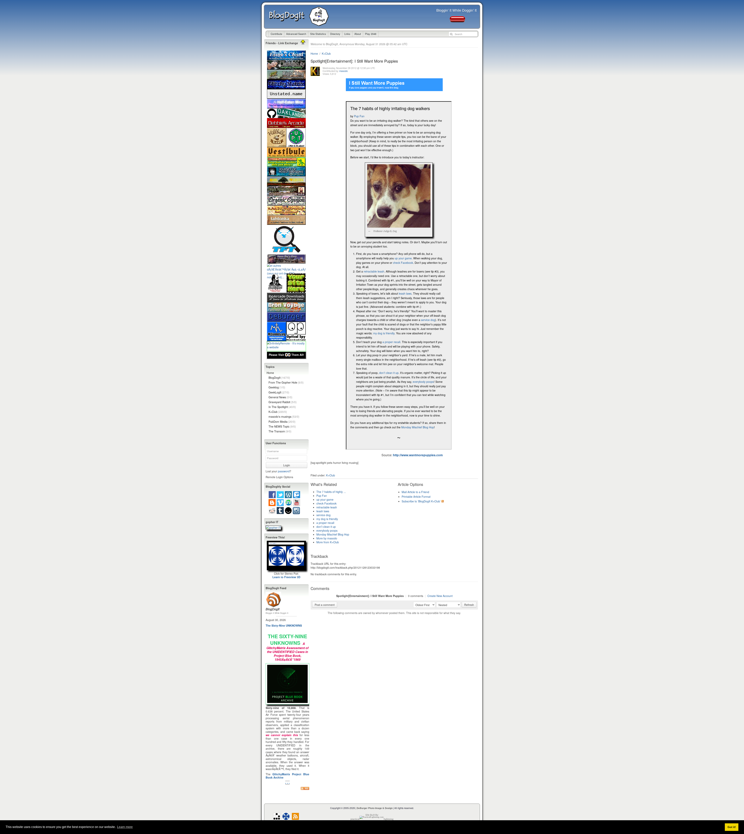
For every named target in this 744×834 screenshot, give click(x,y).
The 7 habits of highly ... (331, 492)
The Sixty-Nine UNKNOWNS (284, 625)
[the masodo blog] (285, 817)
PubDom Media (282, 421)
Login (286, 465)
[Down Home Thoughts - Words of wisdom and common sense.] (286, 194)
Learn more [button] (125, 827)
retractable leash (374, 271)
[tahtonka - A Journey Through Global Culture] (286, 223)
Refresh (469, 605)
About (357, 34)
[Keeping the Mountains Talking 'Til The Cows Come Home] (276, 145)
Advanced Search (296, 34)
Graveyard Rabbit (283, 402)
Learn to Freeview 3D (286, 577)
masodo (343, 70)
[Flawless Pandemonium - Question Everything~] (286, 213)
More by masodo (326, 538)
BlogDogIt (289, 16)
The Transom (280, 431)
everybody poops (423, 382)
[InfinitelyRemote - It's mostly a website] (286, 347)
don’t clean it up (389, 373)
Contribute (276, 34)
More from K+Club (327, 542)
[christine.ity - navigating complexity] (286, 68)
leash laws (405, 293)
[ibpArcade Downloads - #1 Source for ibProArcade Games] (286, 300)
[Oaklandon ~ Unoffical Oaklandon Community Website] (286, 116)
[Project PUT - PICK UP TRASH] (296, 145)
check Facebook (403, 263)
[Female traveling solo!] (286, 310)
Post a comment (325, 605)
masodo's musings (284, 416)
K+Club (326, 53)
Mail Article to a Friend (415, 492)
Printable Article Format (416, 497)
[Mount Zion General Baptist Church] (276, 339)
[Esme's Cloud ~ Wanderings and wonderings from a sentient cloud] (286, 58)
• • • (287, 783)
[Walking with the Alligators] (286, 165)
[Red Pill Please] (457, 20)
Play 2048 (370, 34)
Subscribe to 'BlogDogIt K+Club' (421, 501)
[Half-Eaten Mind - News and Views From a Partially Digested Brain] (286, 107)
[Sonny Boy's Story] (286, 262)
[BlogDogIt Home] (320, 24)
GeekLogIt (279, 392)
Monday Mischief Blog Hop (417, 427)
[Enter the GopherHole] (273, 528)
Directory (335, 34)
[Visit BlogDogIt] (273, 593)
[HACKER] (276, 817)
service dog (428, 320)
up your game (403, 258)
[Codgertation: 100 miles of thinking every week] (286, 97)
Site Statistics (318, 34)
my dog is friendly (383, 333)
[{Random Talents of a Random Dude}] (276, 291)
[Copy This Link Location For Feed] (305, 788)
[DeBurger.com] (286, 320)
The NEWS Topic (282, 426)
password (284, 471)
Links (347, 34)
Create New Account (440, 596)
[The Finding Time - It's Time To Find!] (286, 252)
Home (314, 53)
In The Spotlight (282, 407)
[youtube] (296, 504)
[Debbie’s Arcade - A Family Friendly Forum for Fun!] (286, 126)
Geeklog (277, 387)
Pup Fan (359, 116)
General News (280, 397)
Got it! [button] (732, 827)
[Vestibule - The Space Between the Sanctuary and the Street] (286, 155)
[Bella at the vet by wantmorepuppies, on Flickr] (399, 235)
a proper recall (391, 342)
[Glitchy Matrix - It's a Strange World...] (286, 87)
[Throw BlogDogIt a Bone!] (296, 291)
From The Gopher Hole (286, 382)
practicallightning (372, 819)
